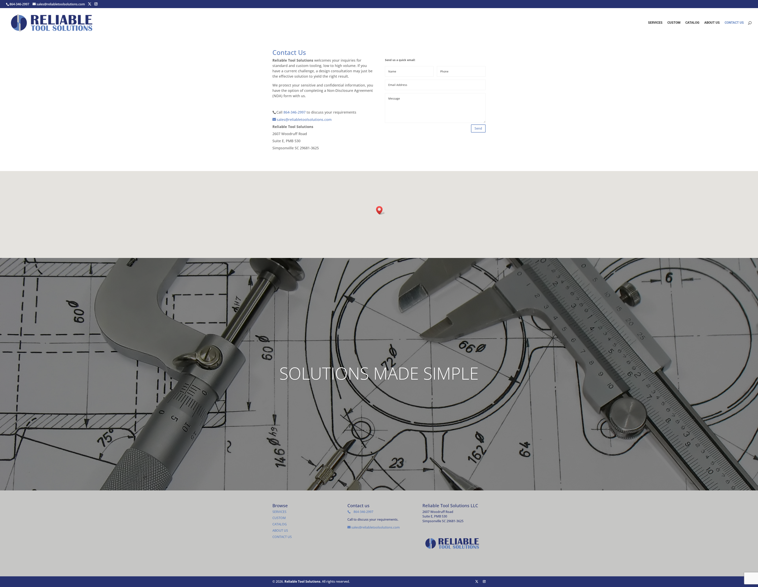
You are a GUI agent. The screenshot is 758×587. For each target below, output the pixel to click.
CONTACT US (734, 22)
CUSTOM (673, 22)
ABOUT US (712, 22)
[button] (380, 210)
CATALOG (692, 22)
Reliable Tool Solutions (302, 581)
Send (478, 128)
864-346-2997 (19, 4)
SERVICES (655, 22)
